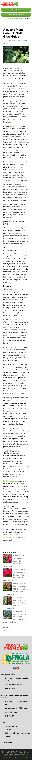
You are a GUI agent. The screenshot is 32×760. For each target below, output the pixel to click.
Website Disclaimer (18, 757)
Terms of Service (6, 757)
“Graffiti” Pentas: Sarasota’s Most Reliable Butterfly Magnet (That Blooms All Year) (14, 575)
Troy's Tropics (9, 40)
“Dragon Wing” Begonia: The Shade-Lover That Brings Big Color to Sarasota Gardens (15, 602)
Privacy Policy (24, 755)
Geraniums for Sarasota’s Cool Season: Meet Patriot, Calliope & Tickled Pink (15, 561)
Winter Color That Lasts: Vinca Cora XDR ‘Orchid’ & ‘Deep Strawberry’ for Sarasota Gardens (15, 589)
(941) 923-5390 (10, 689)
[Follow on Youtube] (17, 668)
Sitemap (28, 757)
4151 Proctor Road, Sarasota (11, 18)
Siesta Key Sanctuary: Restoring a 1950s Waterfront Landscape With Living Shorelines (16, 616)
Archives (6, 627)
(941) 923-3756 (10, 716)
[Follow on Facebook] (14, 668)
